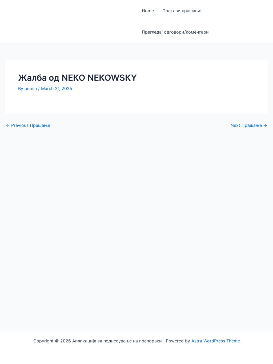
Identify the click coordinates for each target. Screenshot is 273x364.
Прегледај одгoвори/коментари (175, 32)
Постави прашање (181, 10)
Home (148, 10)
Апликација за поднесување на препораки (84, 21)
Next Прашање (249, 125)
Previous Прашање (28, 125)
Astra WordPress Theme (215, 340)
